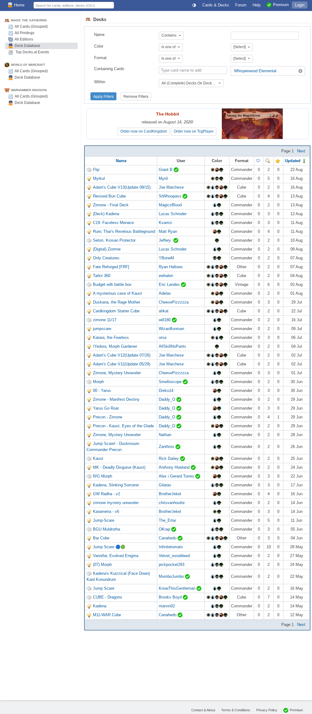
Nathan (165, 434)
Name (99, 34)
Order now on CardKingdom (143, 131)
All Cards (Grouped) (31, 26)
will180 (165, 320)
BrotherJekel (170, 494)
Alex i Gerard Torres (177, 476)
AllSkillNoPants (172, 346)
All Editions (24, 39)
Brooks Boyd (171, 597)
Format (100, 57)
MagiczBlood (170, 205)
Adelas (165, 293)
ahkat (163, 311)
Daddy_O (167, 399)
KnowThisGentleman (178, 588)
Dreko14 (166, 390)
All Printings (24, 33)
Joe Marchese (171, 187)
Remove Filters (135, 96)
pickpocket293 (171, 564)
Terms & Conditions (235, 710)
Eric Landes (170, 284)
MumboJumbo (172, 576)
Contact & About (203, 710)
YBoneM (166, 258)
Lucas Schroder (172, 213)
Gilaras (165, 485)
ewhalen (166, 275)
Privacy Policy (266, 710)
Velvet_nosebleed (174, 555)
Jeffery (166, 240)
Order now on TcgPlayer (194, 131)
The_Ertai (167, 520)
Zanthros (167, 446)
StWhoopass (171, 196)
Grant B (166, 169)
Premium (296, 710)
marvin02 (167, 606)
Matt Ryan (168, 231)
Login (299, 5)
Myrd (163, 178)
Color (98, 46)
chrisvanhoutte (172, 502)
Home (19, 5)
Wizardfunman (171, 328)
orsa (162, 337)
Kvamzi (165, 222)
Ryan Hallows (171, 267)
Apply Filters (103, 96)
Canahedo (168, 538)
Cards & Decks (215, 5)
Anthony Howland (175, 467)
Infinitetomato (171, 547)
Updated (293, 160)
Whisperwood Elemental (255, 71)
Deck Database (27, 46)
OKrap (165, 529)
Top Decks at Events (32, 52)
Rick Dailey (169, 458)
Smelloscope (171, 381)
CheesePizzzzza (174, 302)
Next (301, 151)
